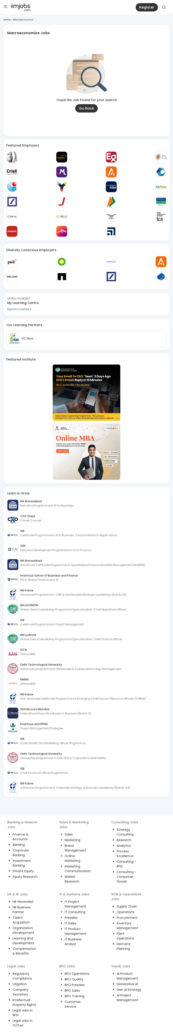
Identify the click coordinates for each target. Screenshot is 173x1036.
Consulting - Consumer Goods (126, 877)
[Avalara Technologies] (111, 172)
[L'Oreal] (12, 216)
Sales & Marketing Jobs (74, 824)
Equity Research (25, 876)
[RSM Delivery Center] (111, 186)
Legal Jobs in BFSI (22, 1012)
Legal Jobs (16, 966)
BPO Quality (74, 979)
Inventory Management (127, 925)
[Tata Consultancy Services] (161, 216)
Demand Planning (123, 946)
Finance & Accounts (20, 836)
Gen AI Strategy (129, 989)
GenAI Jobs (120, 966)
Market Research (72, 879)
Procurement (127, 917)
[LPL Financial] (111, 231)
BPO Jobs (67, 966)
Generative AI (127, 984)
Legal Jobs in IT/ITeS (22, 1023)
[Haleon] (12, 276)
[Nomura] (12, 231)
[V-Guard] (61, 157)
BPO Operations (77, 973)
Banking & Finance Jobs (22, 824)
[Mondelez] (61, 172)
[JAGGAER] (61, 201)
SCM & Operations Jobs (126, 896)
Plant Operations (125, 936)
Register (146, 7)
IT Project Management (75, 904)
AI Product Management (127, 976)
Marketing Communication (78, 868)
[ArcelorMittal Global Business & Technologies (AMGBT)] (61, 231)
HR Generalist (23, 901)
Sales (69, 834)
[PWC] (12, 261)
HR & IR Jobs (17, 894)
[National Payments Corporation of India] (111, 201)
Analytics (124, 845)
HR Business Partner (22, 909)
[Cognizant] (161, 172)
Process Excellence (125, 853)
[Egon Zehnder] (111, 157)
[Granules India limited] (12, 186)
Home (7, 19)
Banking (19, 844)
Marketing (72, 840)
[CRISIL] (12, 172)
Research (124, 840)
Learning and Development (23, 940)
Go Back (86, 108)
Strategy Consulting (125, 832)
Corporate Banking (21, 852)
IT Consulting (75, 912)
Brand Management (75, 848)
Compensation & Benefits (24, 951)
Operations (125, 912)
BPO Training (74, 996)
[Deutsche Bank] (12, 201)
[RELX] (61, 216)
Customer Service (73, 1004)
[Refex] (161, 186)
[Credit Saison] (161, 201)
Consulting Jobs (124, 822)
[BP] (61, 261)
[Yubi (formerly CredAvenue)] (61, 186)
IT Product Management (75, 931)
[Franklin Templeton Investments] (12, 157)
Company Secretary (20, 992)
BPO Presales (75, 985)
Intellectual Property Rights (24, 1002)
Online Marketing (72, 858)
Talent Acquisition (21, 920)
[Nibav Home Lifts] (111, 216)
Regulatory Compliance (22, 976)
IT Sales (70, 923)
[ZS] (161, 157)
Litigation (20, 984)
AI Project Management (127, 997)
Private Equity (23, 871)
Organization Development (23, 930)
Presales (71, 917)
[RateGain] (111, 261)
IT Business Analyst (73, 941)
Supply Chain (127, 906)
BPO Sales (72, 990)
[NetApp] (61, 276)
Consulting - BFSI (126, 864)
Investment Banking (22, 863)
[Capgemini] (161, 276)
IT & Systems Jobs (74, 894)
